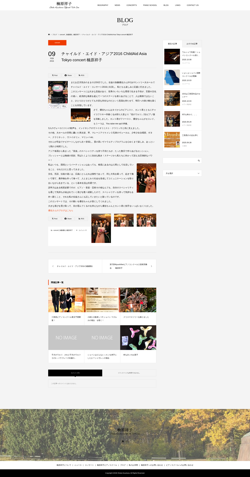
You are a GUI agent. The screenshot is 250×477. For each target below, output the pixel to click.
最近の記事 (172, 44)
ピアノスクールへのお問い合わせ (179, 465)
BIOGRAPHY (103, 5)
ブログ (123, 465)
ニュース (78, 465)
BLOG (166, 5)
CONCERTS (132, 5)
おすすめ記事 (192, 44)
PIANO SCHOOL (150, 5)
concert (57, 43)
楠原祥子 (69, 230)
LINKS (177, 5)
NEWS (117, 5)
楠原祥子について (64, 465)
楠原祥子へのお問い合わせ (152, 465)
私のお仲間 (133, 465)
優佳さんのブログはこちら (60, 210)
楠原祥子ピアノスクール (107, 465)
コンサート (89, 465)
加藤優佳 (62, 230)
